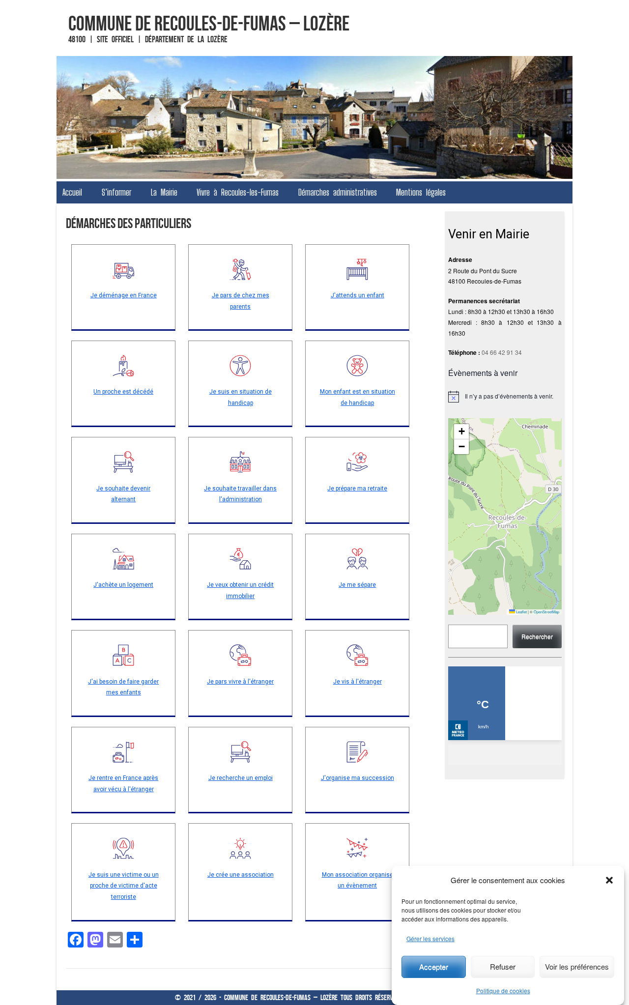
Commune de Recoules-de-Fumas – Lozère (208, 23)
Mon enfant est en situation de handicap (357, 397)
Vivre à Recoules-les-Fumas (238, 192)
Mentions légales (421, 192)
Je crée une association (240, 874)
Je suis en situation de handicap (240, 397)
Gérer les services (430, 938)
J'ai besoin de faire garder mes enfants (123, 687)
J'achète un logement (123, 584)
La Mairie (164, 192)
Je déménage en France (123, 295)
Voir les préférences (577, 966)
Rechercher (537, 636)
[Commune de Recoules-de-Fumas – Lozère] (314, 117)
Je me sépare (357, 584)
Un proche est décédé (123, 391)
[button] (609, 880)
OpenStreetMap (546, 611)
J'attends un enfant (357, 295)
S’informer (116, 192)
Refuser (502, 966)
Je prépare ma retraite (357, 488)
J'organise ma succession (357, 778)
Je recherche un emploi (240, 778)
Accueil (72, 192)
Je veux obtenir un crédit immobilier (240, 590)
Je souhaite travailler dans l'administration (240, 494)
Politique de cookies (503, 990)
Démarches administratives (337, 192)
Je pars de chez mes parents (240, 301)
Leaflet (521, 611)
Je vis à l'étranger (357, 681)
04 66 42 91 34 (502, 352)
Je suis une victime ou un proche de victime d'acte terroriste (123, 886)
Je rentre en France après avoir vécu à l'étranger (123, 784)
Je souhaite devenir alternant (123, 494)
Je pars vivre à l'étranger (240, 681)
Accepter (433, 966)
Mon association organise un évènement (357, 880)
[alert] (505, 396)
